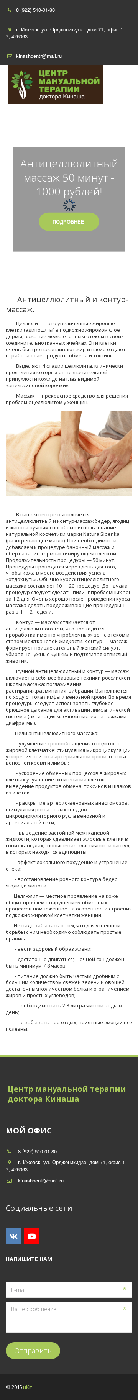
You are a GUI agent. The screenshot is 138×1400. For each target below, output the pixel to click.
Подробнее (69, 221)
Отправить (33, 1350)
